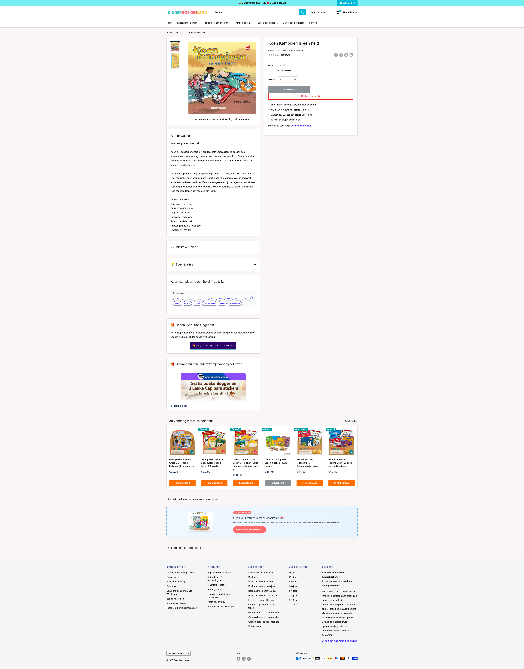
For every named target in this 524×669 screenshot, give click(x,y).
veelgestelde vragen (301, 125)
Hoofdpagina (172, 32)
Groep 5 (238, 298)
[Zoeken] (302, 12)
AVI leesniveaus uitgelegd (220, 606)
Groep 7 (178, 303)
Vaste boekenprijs (216, 602)
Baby (291, 572)
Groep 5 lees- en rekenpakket (263, 622)
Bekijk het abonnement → (249, 529)
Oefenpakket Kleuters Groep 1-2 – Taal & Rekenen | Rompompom (181, 463)
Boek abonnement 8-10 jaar (262, 591)
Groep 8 (187, 303)
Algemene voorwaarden (219, 572)
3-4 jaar (293, 586)
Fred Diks (273, 50)
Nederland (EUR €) (176, 653)
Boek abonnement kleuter (261, 581)
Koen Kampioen (210, 303)
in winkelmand (182, 483)
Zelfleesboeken (234, 303)
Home (169, 23)
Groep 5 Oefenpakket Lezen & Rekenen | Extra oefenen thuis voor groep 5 (246, 464)
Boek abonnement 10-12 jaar (263, 595)
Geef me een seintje (311, 96)
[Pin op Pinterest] (341, 55)
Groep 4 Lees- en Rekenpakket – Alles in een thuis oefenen (340, 463)
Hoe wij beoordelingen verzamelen (218, 596)
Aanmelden (349, 3)
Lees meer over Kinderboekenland (339, 641)
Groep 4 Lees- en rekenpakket (263, 617)
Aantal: (272, 79)
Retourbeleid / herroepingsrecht (216, 579)
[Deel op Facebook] (336, 55)
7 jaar (203, 298)
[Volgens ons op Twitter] (244, 659)
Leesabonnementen (187, 23)
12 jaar (195, 298)
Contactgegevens (175, 577)
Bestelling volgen (175, 599)
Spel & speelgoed (266, 23)
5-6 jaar (293, 591)
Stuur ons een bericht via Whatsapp (179, 592)
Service (313, 23)
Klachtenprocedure (217, 585)
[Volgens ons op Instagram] (249, 659)
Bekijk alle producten (293, 23)
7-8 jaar (293, 595)
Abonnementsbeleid (176, 603)
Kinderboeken (243, 23)
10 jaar (177, 298)
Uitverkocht (289, 89)
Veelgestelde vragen (176, 581)
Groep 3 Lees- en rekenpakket (263, 612)
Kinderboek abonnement (260, 572)
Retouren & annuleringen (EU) (181, 608)
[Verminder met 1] (281, 79)
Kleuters (293, 581)
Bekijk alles (351, 421)
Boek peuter (254, 577)
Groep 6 (248, 298)
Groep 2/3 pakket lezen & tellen (261, 606)
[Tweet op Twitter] (346, 55)
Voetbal (222, 303)
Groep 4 (229, 298)
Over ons (171, 586)
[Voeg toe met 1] (295, 79)
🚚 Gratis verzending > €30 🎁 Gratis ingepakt (262, 3)
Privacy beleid (214, 589)
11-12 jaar (294, 604)
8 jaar (211, 298)
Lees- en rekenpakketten (261, 600)
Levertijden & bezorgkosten (180, 572)
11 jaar (186, 298)
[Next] (357, 457)
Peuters (293, 577)
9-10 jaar (293, 600)
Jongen (197, 303)
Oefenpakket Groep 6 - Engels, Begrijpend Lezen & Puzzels (212, 463)
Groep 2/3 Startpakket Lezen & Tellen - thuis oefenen (276, 463)
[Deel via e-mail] (351, 55)
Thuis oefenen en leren (216, 23)
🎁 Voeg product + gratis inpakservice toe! (213, 345)
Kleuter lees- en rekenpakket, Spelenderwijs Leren (307, 463)
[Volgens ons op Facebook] (238, 659)
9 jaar (220, 298)
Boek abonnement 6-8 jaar (261, 586)
